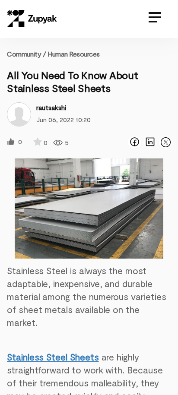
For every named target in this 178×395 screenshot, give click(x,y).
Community (26, 54)
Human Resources (73, 54)
